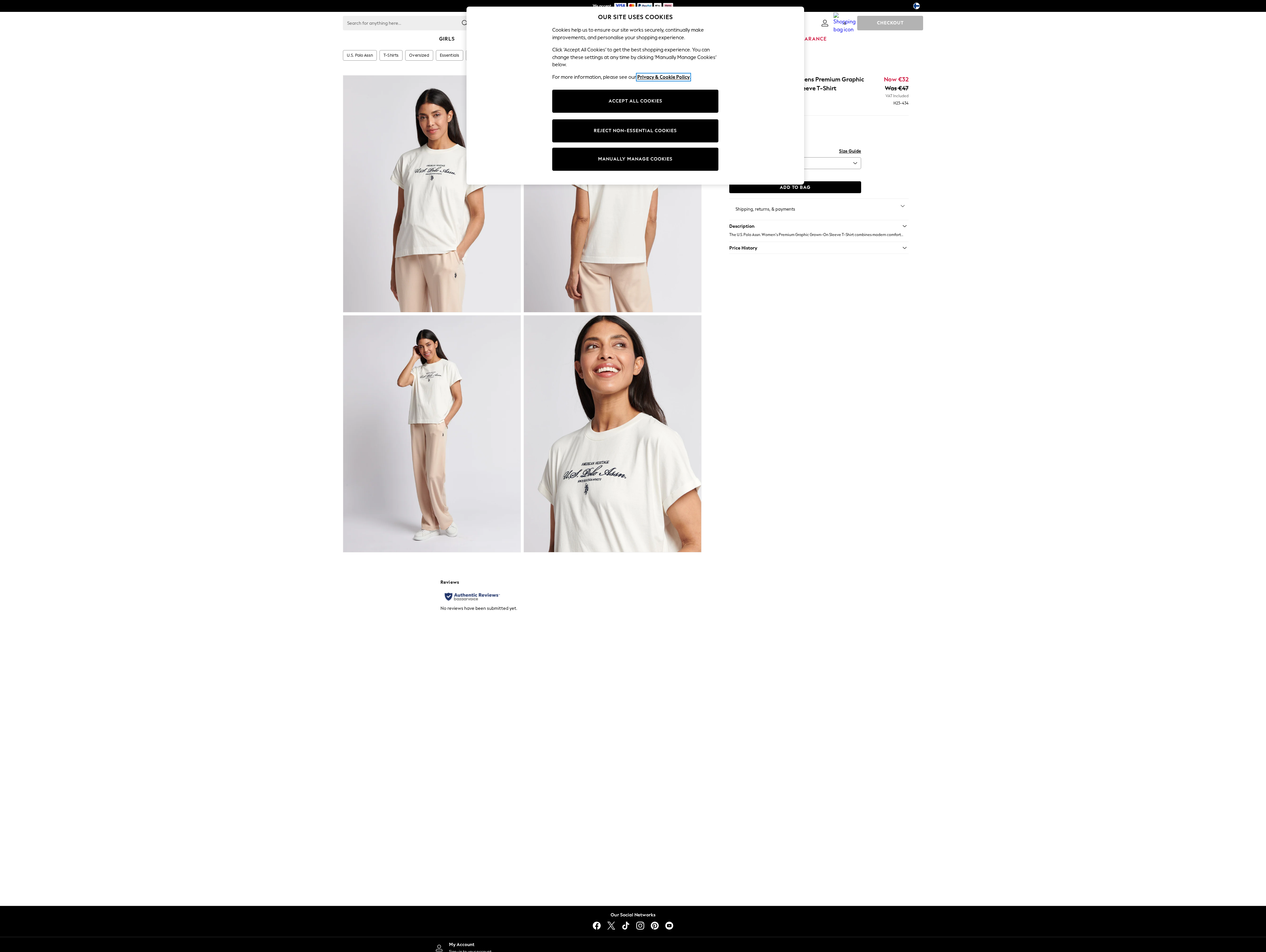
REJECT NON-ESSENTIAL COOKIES (635, 131)
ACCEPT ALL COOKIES (635, 101)
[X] (611, 925)
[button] (819, 226)
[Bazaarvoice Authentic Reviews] (472, 597)
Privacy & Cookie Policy (663, 77)
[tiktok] (625, 925)
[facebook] (596, 925)
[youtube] (669, 925)
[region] (635, 96)
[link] (825, 23)
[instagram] (640, 925)
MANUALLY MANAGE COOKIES (635, 159)
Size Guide (850, 151)
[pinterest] (655, 925)
